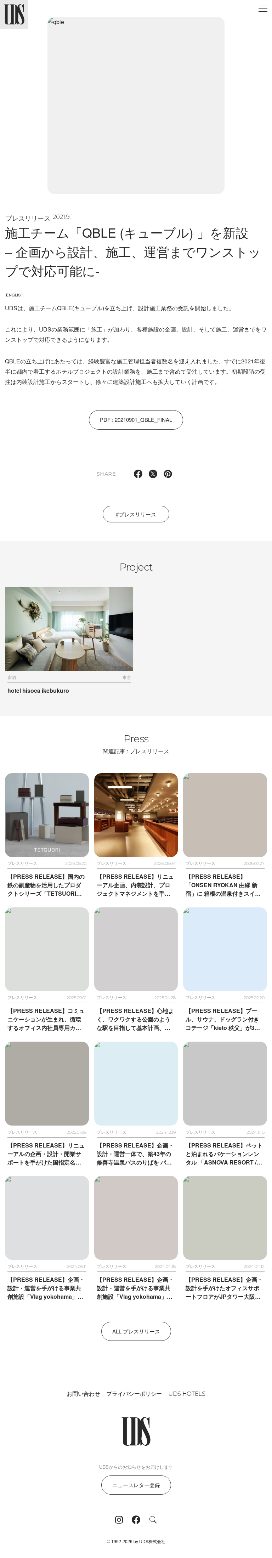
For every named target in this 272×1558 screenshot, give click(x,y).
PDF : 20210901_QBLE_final (136, 419)
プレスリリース (28, 218)
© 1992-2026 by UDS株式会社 (136, 1541)
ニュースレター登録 (136, 1485)
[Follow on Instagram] (119, 1519)
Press (136, 743)
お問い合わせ (83, 1393)
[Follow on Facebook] (136, 1519)
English (14, 295)
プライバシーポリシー (134, 1393)
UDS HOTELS (186, 1393)
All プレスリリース (136, 1331)
